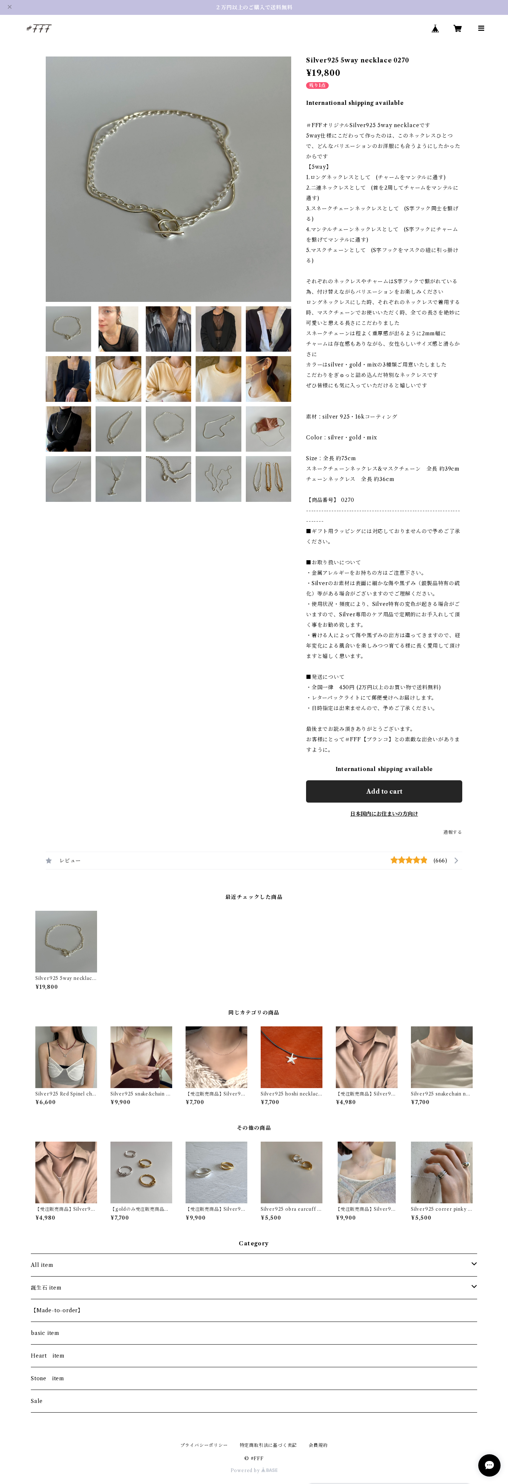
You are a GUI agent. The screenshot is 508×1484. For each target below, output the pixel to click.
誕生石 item (46, 1287)
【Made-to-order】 (57, 1310)
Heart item (48, 1355)
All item (42, 1265)
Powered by (246, 1470)
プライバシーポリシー (204, 1445)
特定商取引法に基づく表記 (268, 1445)
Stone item (47, 1378)
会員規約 (318, 1445)
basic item (45, 1333)
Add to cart (384, 791)
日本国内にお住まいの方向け (384, 813)
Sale (37, 1401)
